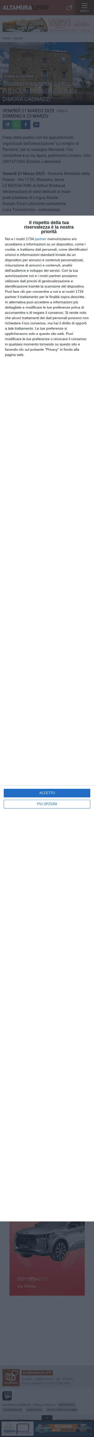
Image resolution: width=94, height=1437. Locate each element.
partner (40, 239)
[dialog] (47, 718)
